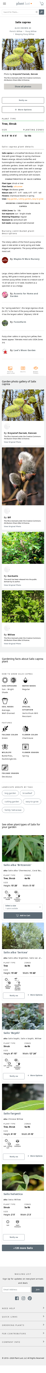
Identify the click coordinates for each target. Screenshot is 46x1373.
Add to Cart (25, 915)
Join (38, 1289)
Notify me (23, 100)
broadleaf (27, 793)
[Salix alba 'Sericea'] (23, 957)
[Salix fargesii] (23, 1118)
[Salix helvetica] (23, 1198)
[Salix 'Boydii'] (23, 1037)
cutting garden (24, 199)
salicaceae (18, 186)
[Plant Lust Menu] (4, 4)
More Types (36, 372)
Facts (23, 372)
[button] (37, 12)
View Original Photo (12, 442)
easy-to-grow (37, 199)
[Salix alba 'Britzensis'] (23, 873)
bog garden (12, 199)
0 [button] (42, 2)
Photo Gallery (10, 372)
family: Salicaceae (13, 810)
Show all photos (23, 86)
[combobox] (23, 907)
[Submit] (41, 12)
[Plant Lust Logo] (24, 3)
